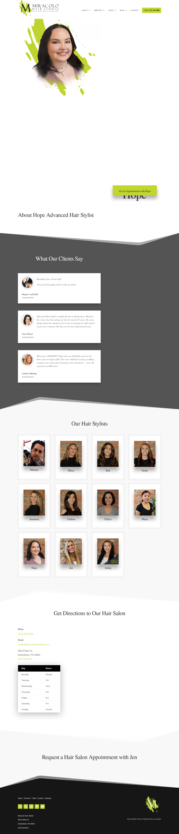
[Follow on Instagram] (31, 806)
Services (98, 10)
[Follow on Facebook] (20, 806)
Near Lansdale (155, 819)
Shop (122, 10)
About (85, 10)
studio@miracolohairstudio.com (33, 644)
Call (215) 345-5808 (151, 10)
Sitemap (48, 798)
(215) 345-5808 (25, 634)
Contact (134, 10)
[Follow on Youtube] (42, 806)
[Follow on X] (25, 806)
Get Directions (25, 659)
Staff (110, 10)
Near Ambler (132, 819)
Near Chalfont (143, 819)
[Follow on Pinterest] (37, 806)
